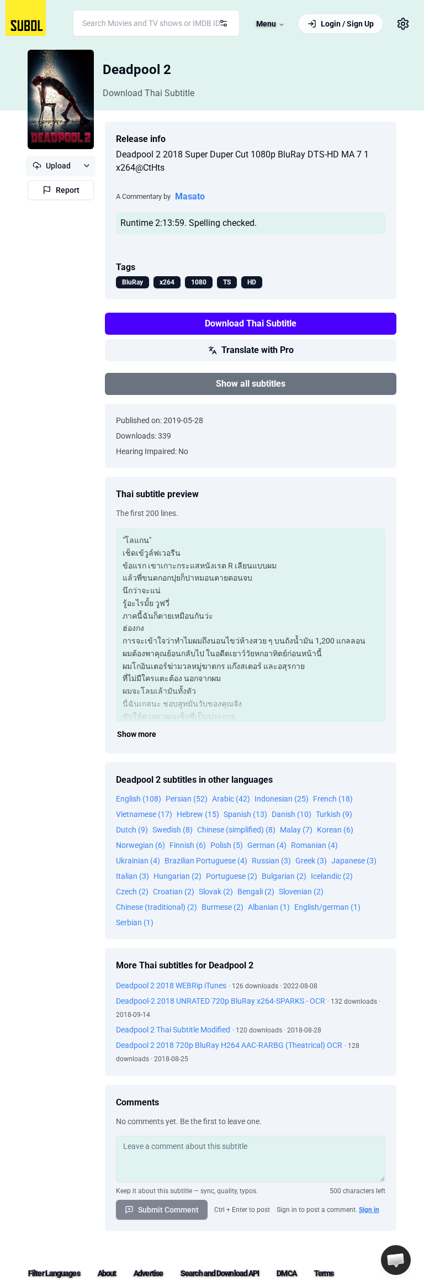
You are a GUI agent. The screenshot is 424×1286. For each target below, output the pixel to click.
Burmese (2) (222, 907)
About (107, 1273)
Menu (266, 23)
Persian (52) (187, 798)
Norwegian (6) (140, 845)
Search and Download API (220, 1273)
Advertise (148, 1273)
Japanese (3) (354, 860)
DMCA (286, 1273)
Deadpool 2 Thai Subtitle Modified (173, 1029)
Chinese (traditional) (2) (156, 907)
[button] (396, 1260)
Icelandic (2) (332, 876)
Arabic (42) (231, 798)
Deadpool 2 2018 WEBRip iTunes (171, 985)
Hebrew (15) (198, 814)
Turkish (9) (334, 814)
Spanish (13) (245, 814)
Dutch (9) (132, 829)
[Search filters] (223, 23)
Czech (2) (132, 891)
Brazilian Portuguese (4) (206, 860)
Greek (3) (311, 860)
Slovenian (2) (301, 891)
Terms (324, 1273)
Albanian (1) (269, 907)
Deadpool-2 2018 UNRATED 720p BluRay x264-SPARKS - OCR (220, 1001)
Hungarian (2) (177, 876)
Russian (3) (271, 860)
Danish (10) (291, 814)
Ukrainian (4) (138, 860)
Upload (58, 165)
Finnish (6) (187, 845)
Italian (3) (132, 876)
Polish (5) (226, 845)
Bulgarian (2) (284, 876)
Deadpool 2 (137, 69)
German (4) (267, 845)
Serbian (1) (134, 922)
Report (68, 190)
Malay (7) (296, 829)
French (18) (333, 798)
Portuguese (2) (231, 876)
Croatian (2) (173, 891)
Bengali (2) (255, 891)
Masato (190, 196)
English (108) (138, 798)
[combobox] (156, 23)
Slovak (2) (216, 891)
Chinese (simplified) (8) (236, 829)
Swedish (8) (172, 829)
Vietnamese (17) (144, 814)
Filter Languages (54, 1273)
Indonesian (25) (282, 798)
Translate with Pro (257, 350)
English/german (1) (327, 907)
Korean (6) (335, 829)
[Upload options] (86, 166)
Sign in (369, 1210)
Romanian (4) (314, 845)
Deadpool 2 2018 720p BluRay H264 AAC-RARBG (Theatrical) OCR (229, 1045)
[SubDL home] (26, 18)
